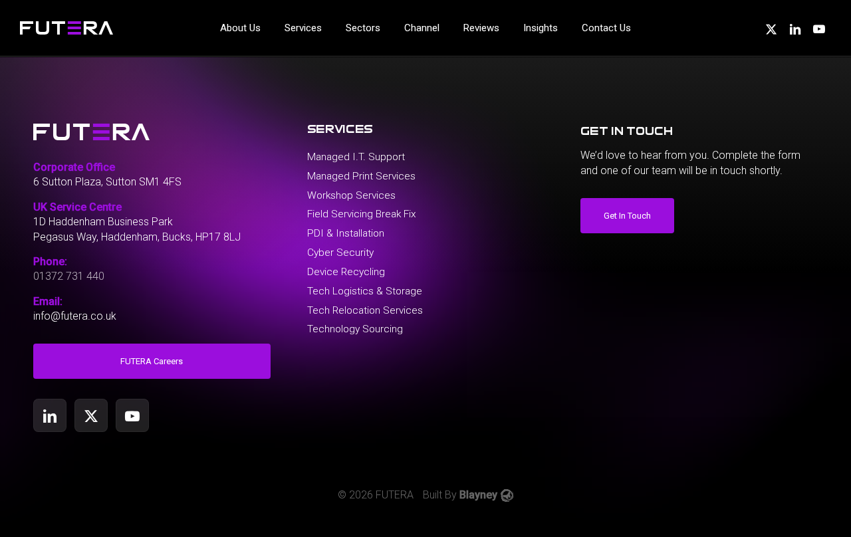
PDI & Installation (345, 233)
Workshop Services (351, 195)
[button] (152, 361)
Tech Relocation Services (365, 310)
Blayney (478, 494)
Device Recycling (346, 272)
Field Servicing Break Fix (361, 214)
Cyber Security (340, 253)
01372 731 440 (68, 276)
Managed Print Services (361, 176)
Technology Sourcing (355, 329)
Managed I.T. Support (356, 157)
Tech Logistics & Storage (364, 291)
